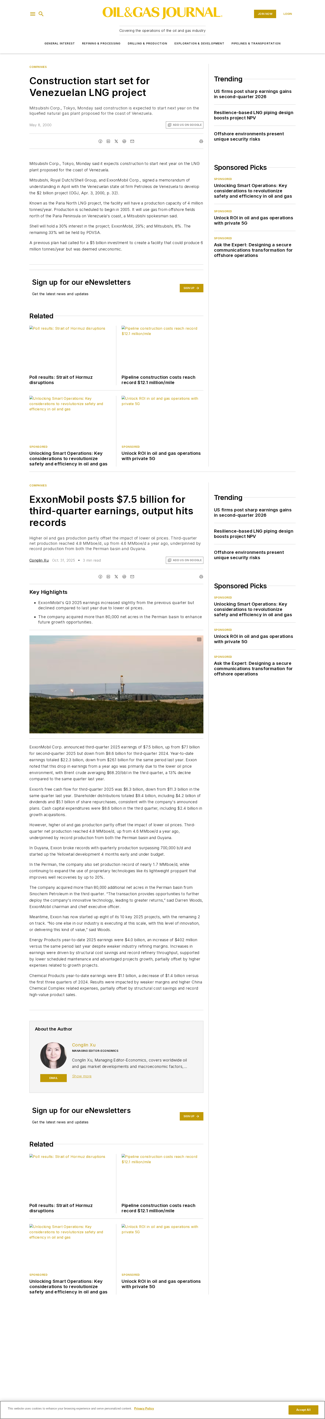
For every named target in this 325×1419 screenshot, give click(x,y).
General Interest (59, 43)
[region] (162, 1410)
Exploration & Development (199, 43)
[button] (32, 14)
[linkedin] (108, 141)
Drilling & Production (147, 43)
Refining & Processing (101, 43)
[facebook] (100, 141)
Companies (38, 67)
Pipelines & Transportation (256, 43)
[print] (201, 141)
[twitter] (116, 141)
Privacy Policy (144, 1408)
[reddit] (124, 141)
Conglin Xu (39, 560)
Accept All (303, 1409)
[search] (41, 14)
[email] (132, 141)
